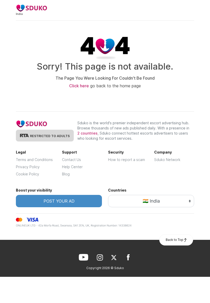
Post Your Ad (59, 201)
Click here (79, 85)
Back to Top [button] (175, 240)
